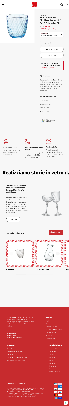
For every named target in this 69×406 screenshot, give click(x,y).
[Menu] (3, 4)
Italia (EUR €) (10, 383)
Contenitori (49, 335)
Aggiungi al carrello (51, 49)
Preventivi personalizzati (15, 352)
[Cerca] (62, 5)
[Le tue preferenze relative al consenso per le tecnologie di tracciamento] (66, 403)
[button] (11, 253)
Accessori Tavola (42, 269)
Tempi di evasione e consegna (16, 360)
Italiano (21, 383)
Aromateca (52, 352)
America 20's (53, 349)
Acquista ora (52, 55)
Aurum (51, 354)
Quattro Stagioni (54, 372)
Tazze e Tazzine (51, 332)
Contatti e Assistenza (13, 349)
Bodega (51, 360)
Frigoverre (52, 366)
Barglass (52, 357)
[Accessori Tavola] (49, 253)
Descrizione (46, 76)
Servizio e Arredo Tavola (54, 329)
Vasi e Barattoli (51, 338)
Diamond (52, 363)
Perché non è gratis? (48, 68)
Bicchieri (10, 269)
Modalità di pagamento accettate (17, 357)
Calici (48, 321)
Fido (50, 369)
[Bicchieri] (20, 253)
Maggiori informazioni (49, 96)
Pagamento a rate (12, 354)
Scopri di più (13, 219)
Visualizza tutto (55, 232)
